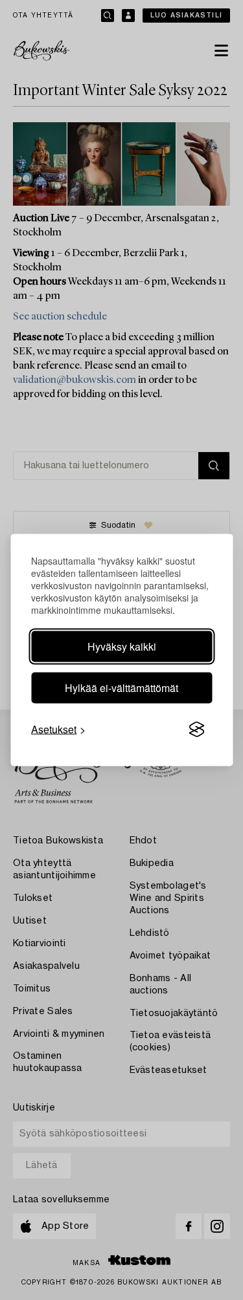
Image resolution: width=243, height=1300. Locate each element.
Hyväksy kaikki (121, 646)
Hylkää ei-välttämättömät (121, 687)
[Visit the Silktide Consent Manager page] (196, 729)
